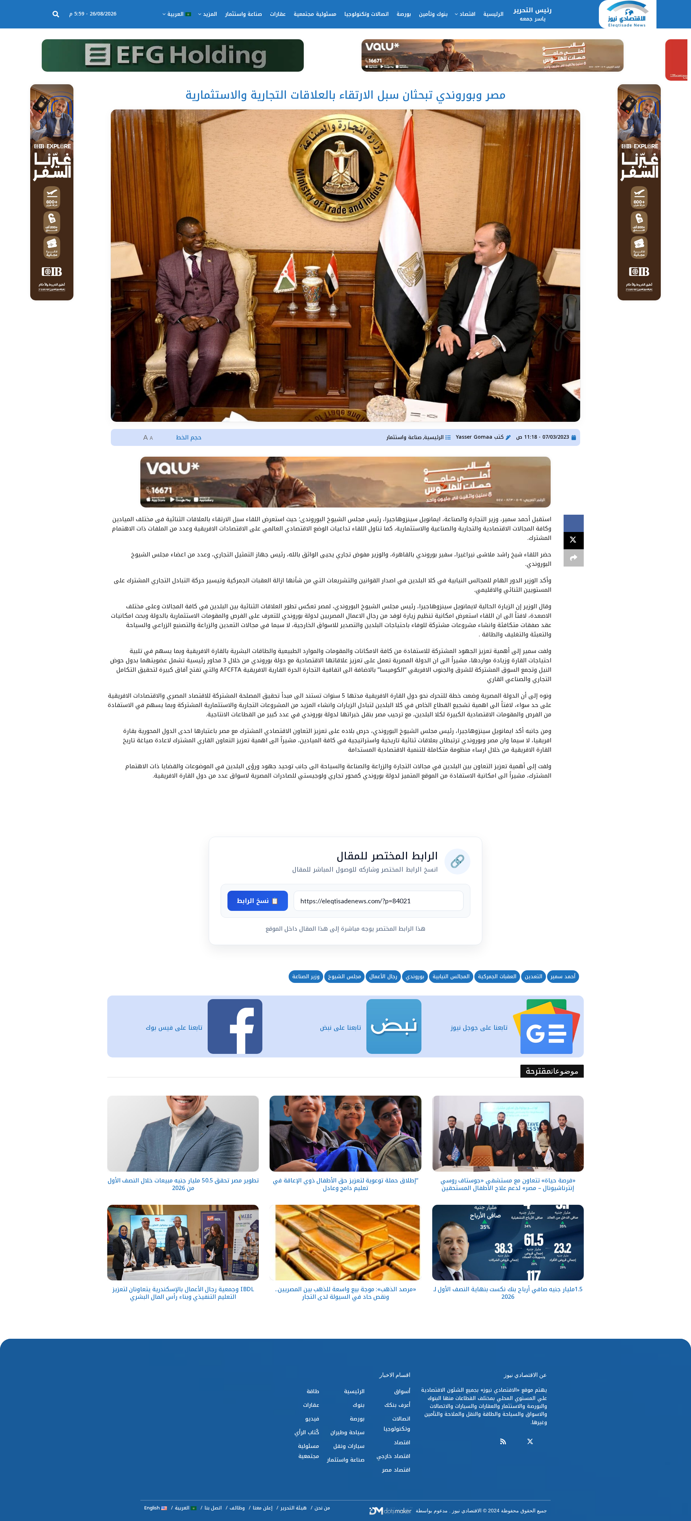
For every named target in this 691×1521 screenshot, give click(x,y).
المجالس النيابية (451, 976)
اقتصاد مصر (396, 1470)
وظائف (237, 1507)
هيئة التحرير (293, 1507)
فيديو (312, 1419)
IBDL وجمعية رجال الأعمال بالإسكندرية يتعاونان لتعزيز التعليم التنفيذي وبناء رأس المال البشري (183, 1293)
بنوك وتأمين (433, 14)
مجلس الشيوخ (344, 976)
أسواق (402, 1391)
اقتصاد (467, 14)
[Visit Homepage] (627, 14)
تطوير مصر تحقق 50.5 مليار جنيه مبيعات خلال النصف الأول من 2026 (183, 1184)
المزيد (210, 14)
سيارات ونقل (349, 1446)
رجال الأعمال (383, 976)
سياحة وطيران (347, 1432)
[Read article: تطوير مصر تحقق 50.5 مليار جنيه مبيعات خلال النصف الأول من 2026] (183, 1134)
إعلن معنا (262, 1507)
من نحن (322, 1507)
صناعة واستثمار (243, 14)
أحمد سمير (563, 976)
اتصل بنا (213, 1507)
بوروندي (415, 976)
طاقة (313, 1391)
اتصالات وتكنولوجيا (366, 14)
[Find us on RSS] (503, 1441)
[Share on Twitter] (574, 540)
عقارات (278, 14)
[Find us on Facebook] (544, 1441)
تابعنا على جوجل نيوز (479, 1027)
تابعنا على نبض (340, 1027)
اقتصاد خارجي (393, 1456)
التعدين (533, 976)
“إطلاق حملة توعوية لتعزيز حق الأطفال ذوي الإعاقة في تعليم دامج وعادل (345, 1184)
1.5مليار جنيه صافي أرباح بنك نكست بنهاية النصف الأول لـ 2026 (508, 1293)
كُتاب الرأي (306, 1432)
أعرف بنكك (397, 1405)
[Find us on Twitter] (530, 1441)
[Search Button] (56, 14)
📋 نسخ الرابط (258, 901)
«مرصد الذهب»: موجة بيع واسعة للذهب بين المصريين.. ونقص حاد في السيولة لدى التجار (345, 1293)
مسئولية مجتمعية (315, 14)
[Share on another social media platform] (574, 558)
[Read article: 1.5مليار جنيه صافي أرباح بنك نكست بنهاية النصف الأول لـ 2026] (508, 1243)
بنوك (359, 1405)
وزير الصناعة (306, 976)
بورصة (404, 14)
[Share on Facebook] (574, 523)
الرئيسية (493, 14)
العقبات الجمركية (497, 976)
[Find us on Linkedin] (516, 1441)
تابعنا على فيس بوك (174, 1027)
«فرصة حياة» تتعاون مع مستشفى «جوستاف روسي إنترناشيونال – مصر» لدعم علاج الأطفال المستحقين (508, 1184)
